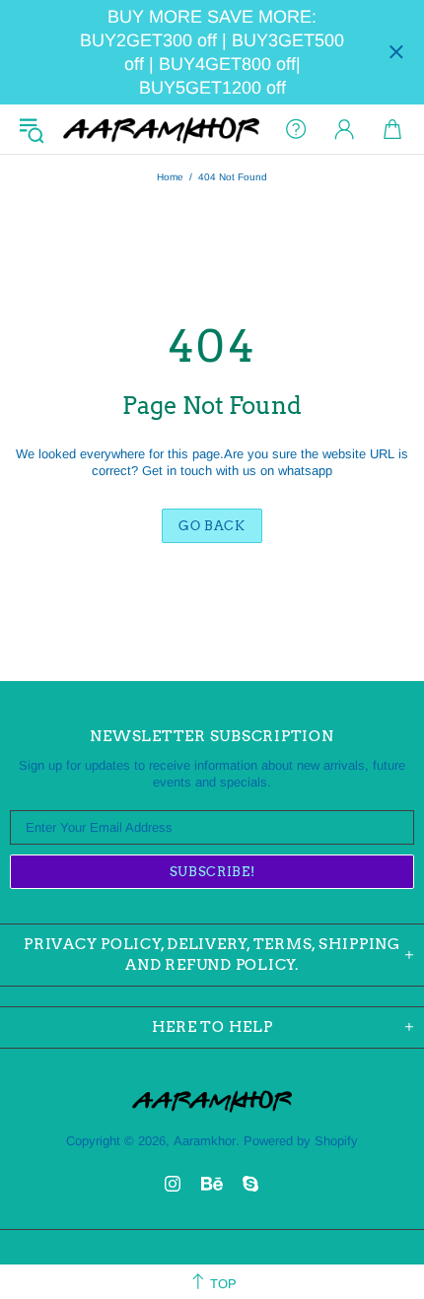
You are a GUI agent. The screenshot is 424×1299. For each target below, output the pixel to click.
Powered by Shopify (301, 1140)
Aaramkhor (161, 129)
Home (170, 176)
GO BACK (212, 525)
